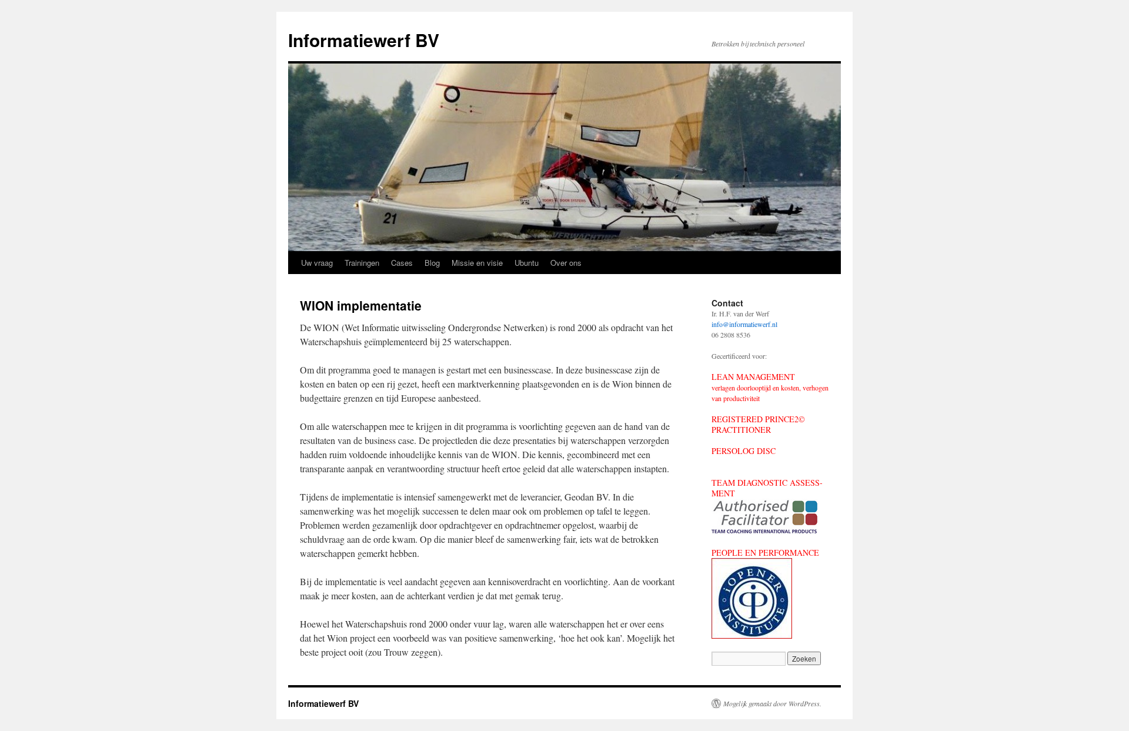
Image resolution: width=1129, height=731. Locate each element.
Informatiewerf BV (363, 39)
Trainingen (362, 262)
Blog (432, 262)
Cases (402, 262)
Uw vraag (317, 262)
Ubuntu (527, 262)
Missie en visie (477, 262)
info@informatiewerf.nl (744, 324)
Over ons (566, 262)
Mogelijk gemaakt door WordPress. (772, 703)
